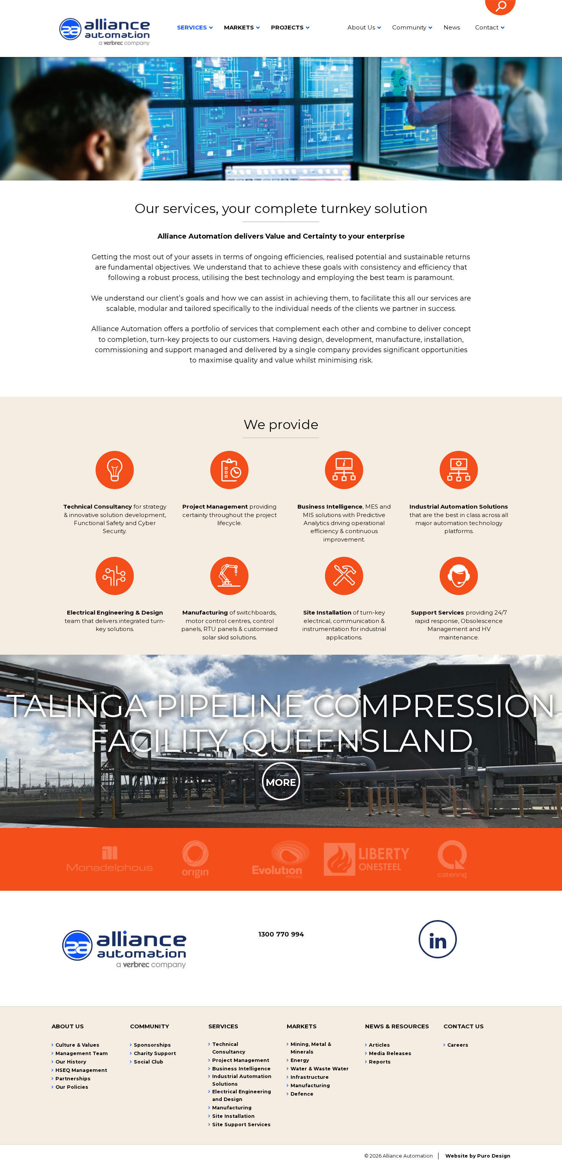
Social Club (148, 1062)
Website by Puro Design (477, 1156)
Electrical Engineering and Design (241, 1095)
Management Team (81, 1053)
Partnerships (73, 1078)
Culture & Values (77, 1045)
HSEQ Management (81, 1070)
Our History (70, 1062)
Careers (457, 1045)
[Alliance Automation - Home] (105, 30)
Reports (380, 1062)
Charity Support (155, 1053)
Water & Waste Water (320, 1069)
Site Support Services (241, 1124)
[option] (281, 773)
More (281, 782)
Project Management (240, 1060)
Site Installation (233, 1116)
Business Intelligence (241, 1069)
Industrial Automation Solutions (241, 1080)
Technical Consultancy (228, 1048)
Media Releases (390, 1053)
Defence (302, 1094)
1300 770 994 (281, 934)
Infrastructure (310, 1077)
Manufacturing (232, 1108)
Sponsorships (152, 1045)
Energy (300, 1060)
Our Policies (71, 1087)
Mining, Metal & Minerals (311, 1048)
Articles (379, 1045)
